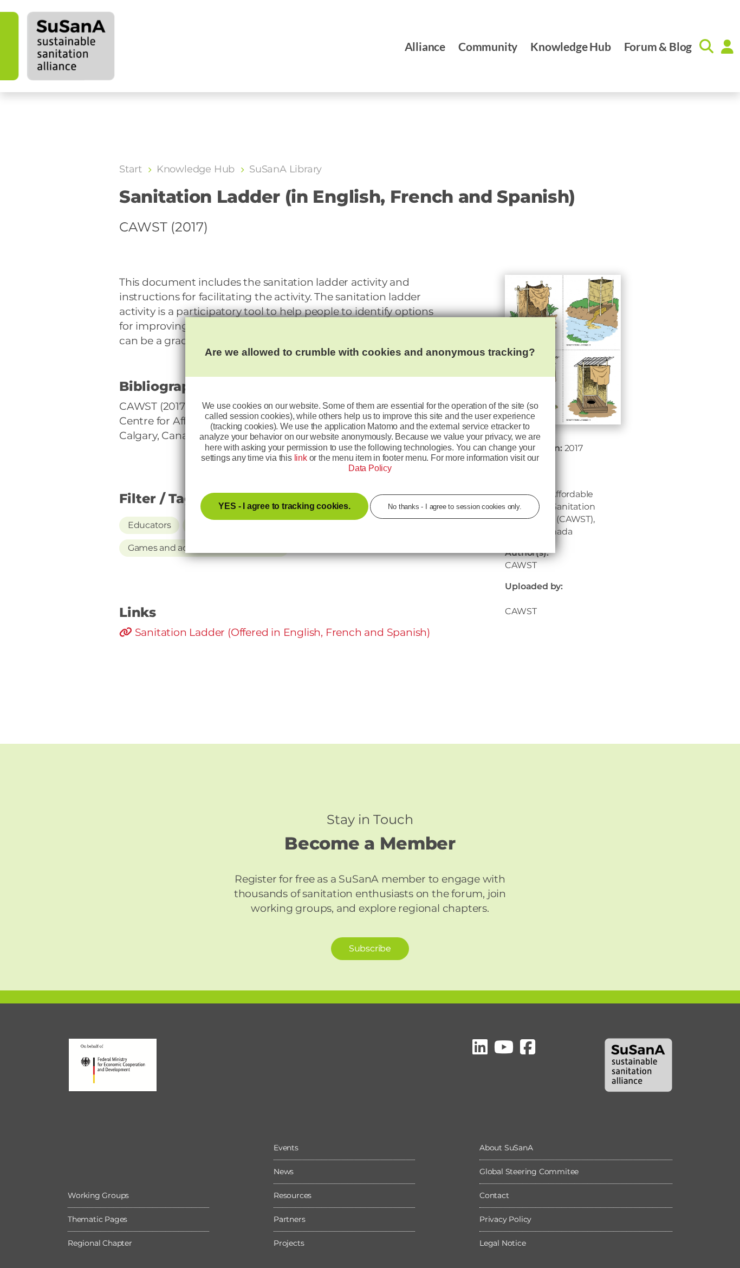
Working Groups (98, 1195)
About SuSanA (506, 1148)
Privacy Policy (505, 1219)
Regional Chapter (100, 1243)
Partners (289, 1219)
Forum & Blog (658, 46)
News (284, 1171)
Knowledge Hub (570, 46)
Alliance (425, 46)
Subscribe (370, 948)
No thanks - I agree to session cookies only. (454, 507)
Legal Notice (502, 1243)
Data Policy (370, 468)
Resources (292, 1195)
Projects (289, 1243)
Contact (494, 1195)
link (300, 457)
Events (286, 1148)
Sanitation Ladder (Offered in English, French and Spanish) (281, 632)
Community (487, 46)
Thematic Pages (97, 1219)
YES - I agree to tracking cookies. (284, 506)
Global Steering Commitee (529, 1171)
